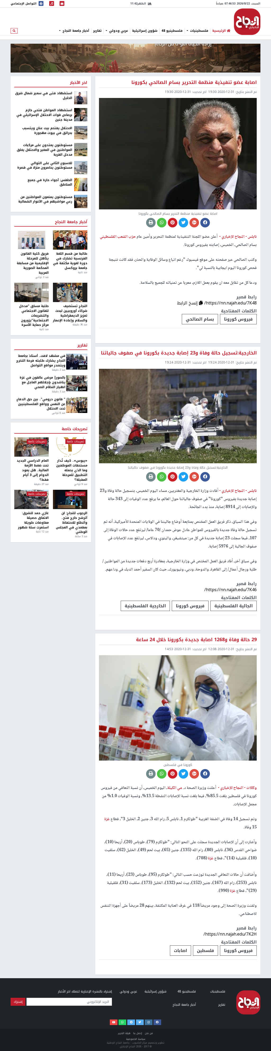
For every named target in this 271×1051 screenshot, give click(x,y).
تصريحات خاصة (74, 429)
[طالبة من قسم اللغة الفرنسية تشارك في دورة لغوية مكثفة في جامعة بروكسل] (70, 240)
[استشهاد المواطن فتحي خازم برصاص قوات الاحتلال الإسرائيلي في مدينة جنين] (80, 115)
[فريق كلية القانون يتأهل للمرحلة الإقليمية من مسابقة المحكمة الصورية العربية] (31, 240)
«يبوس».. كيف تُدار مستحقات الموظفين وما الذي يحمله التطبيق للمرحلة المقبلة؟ (71, 470)
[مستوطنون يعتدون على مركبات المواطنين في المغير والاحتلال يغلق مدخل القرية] (80, 149)
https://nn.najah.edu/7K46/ (230, 590)
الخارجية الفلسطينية (145, 606)
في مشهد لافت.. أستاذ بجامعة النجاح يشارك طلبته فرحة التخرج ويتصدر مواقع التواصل (40, 361)
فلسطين (205, 950)
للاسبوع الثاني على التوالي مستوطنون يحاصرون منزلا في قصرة (44, 165)
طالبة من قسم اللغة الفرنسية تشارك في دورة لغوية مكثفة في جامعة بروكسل (70, 260)
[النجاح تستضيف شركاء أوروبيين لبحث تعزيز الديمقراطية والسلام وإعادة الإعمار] (70, 292)
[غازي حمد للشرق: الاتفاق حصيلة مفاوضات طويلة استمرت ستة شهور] (31, 499)
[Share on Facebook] (205, 222)
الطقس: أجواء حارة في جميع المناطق (50, 182)
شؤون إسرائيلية (144, 30)
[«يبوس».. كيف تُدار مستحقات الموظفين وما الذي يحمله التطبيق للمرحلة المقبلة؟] (70, 447)
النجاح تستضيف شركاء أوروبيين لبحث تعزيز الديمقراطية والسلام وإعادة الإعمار (70, 313)
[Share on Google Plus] (194, 222)
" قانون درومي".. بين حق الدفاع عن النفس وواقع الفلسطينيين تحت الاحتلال (40, 404)
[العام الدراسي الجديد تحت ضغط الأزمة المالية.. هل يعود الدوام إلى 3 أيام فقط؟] (31, 447)
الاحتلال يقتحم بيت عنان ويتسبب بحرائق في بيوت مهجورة (47, 131)
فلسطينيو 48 (172, 30)
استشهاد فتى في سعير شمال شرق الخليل (43, 96)
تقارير (97, 30)
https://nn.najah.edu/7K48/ (230, 303)
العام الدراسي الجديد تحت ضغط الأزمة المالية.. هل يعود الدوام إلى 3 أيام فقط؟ (33, 470)
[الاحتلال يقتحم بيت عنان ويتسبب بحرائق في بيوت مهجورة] (80, 132)
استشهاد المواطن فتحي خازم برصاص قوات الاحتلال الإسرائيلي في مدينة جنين (44, 115)
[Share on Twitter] (183, 222)
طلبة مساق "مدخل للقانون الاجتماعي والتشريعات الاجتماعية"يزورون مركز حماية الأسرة (34, 315)
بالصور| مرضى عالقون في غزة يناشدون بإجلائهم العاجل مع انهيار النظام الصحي (42, 382)
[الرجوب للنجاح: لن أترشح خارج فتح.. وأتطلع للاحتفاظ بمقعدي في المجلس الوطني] (70, 499)
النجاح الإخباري (247, 21)
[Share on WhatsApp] (161, 222)
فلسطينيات (198, 30)
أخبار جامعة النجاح (75, 30)
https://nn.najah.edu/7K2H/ (230, 934)
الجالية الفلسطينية (233, 606)
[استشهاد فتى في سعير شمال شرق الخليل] (80, 98)
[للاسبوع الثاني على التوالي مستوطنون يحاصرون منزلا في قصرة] (80, 167)
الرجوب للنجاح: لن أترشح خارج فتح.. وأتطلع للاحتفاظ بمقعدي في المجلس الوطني (71, 523)
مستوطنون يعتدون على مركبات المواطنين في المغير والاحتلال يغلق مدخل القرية (44, 150)
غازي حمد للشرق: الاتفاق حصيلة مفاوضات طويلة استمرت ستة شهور (33, 520)
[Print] (151, 222)
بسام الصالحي (200, 319)
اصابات (180, 950)
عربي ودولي (118, 30)
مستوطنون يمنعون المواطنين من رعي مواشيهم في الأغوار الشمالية (45, 199)
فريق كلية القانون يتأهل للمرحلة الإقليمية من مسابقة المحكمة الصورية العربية (33, 263)
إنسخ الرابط (188, 303)
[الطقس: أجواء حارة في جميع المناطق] (80, 184)
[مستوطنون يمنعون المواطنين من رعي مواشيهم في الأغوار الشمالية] (80, 201)
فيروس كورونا (238, 319)
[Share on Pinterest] (172, 222)
